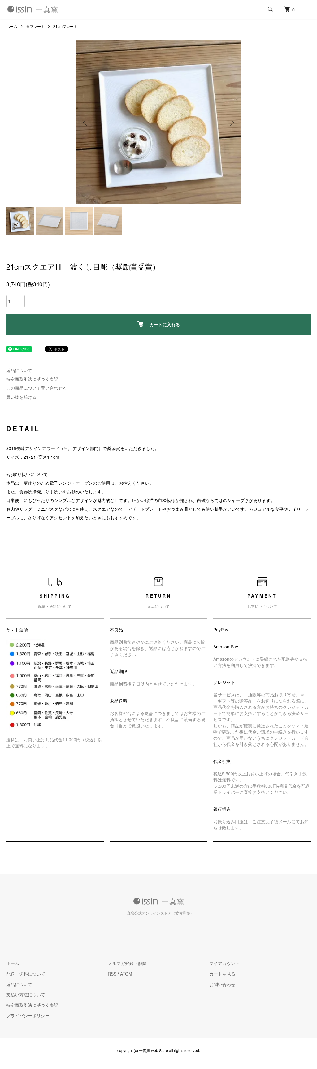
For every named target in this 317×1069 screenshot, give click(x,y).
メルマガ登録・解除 (127, 963)
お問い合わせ (222, 984)
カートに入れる (165, 324)
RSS (112, 974)
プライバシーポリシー (28, 1015)
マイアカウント (224, 963)
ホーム (11, 26)
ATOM (126, 974)
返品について (19, 370)
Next (231, 122)
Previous (85, 122)
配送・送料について (25, 974)
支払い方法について (25, 994)
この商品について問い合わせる (36, 388)
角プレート (35, 26)
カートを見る (222, 974)
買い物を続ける (21, 397)
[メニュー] (307, 9)
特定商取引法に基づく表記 (32, 379)
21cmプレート (65, 26)
